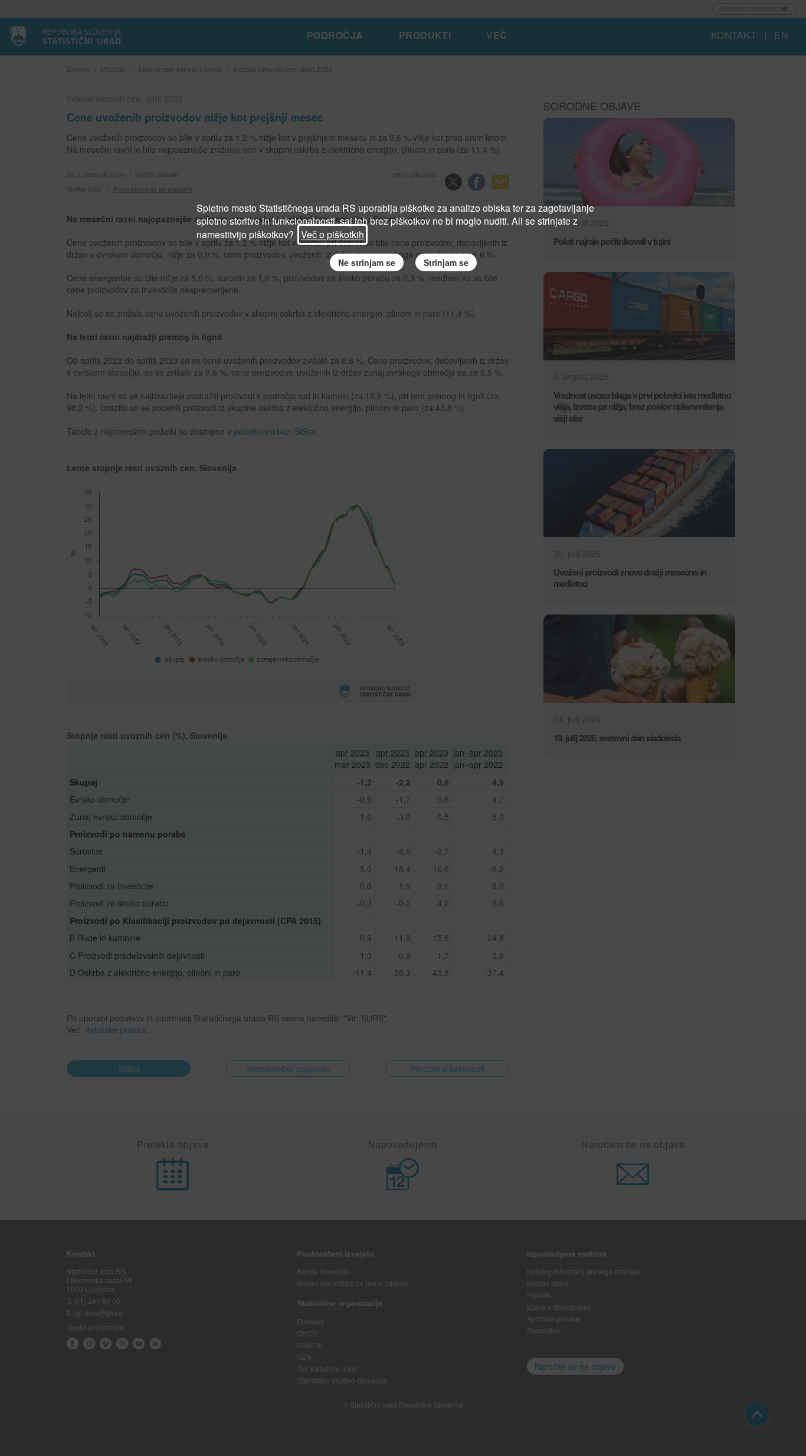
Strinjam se (446, 262)
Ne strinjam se (366, 262)
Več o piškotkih (332, 234)
